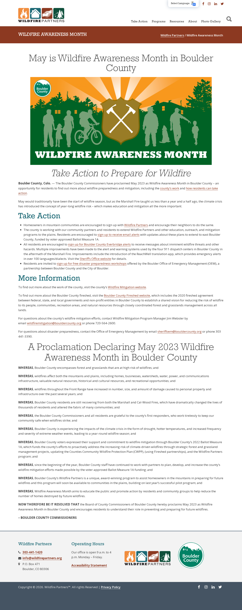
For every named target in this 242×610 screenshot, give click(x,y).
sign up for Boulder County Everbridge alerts (99, 244)
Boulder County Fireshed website (127, 295)
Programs (158, 21)
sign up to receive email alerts (118, 234)
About (192, 21)
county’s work (169, 188)
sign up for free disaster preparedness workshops (91, 263)
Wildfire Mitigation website (127, 287)
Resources (177, 21)
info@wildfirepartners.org (42, 558)
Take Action (139, 21)
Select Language (180, 3)
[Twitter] (222, 3)
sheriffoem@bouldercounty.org (179, 331)
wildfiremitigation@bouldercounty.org (54, 323)
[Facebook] (203, 3)
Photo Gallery (211, 21)
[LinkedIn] (215, 3)
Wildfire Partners (136, 225)
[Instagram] (209, 3)
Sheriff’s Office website (95, 259)
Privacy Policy (110, 587)
